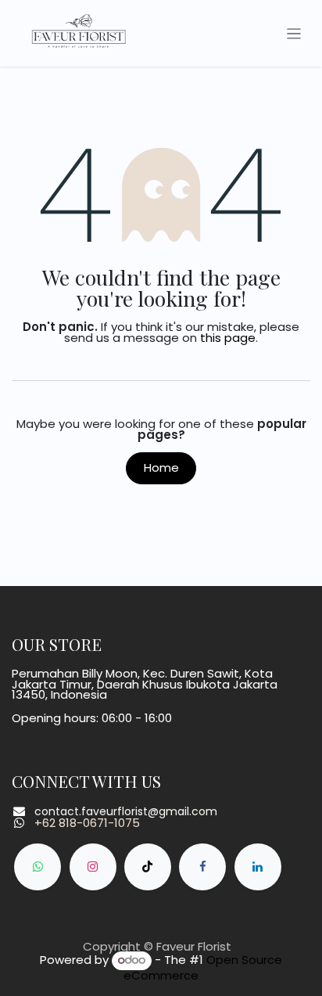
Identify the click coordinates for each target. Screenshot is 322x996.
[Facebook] (202, 866)
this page (228, 337)
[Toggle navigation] (294, 33)
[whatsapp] (37, 866)
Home (161, 467)
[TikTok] (147, 866)
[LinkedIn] (257, 866)
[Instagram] (93, 866)
